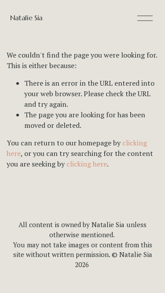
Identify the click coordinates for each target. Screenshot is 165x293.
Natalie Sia (26, 17)
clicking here (86, 164)
